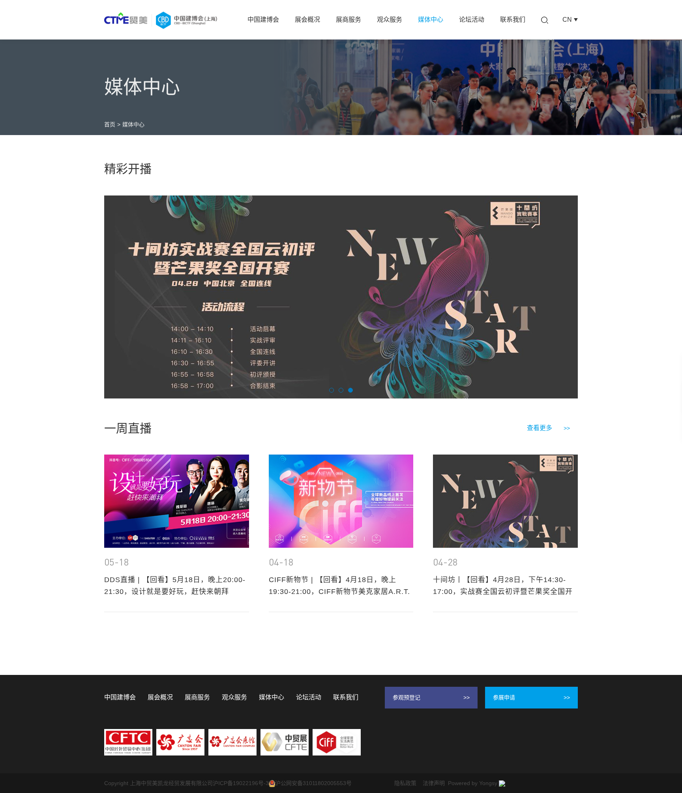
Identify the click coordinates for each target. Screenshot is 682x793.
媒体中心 (430, 19)
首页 (109, 124)
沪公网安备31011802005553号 (313, 783)
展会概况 (307, 19)
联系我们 (512, 19)
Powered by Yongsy (472, 783)
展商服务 (348, 19)
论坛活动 (471, 19)
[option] (341, 296)
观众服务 (389, 19)
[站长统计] (502, 783)
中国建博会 (263, 19)
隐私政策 (405, 783)
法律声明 (434, 783)
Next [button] (574, 297)
